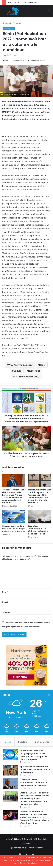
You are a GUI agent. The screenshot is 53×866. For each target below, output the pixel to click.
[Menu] (3, 12)
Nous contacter (36, 848)
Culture (17, 370)
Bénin (42, 365)
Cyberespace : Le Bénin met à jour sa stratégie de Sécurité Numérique (13, 529)
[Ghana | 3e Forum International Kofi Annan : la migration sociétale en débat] (10, 783)
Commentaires (42, 742)
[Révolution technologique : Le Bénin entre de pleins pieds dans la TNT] (39, 516)
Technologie (18, 23)
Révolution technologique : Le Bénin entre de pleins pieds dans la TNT (38, 530)
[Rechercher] (49, 12)
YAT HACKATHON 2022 (27, 376)
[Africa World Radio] (13, 11)
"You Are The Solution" (20, 365)
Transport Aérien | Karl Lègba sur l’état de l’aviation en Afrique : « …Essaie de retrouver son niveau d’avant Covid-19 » (13, 496)
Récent (7, 742)
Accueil (7, 23)
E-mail (5, 602)
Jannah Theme (8, 857)
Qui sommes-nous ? (18, 848)
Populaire (22, 742)
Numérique (34, 370)
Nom (5, 592)
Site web (6, 612)
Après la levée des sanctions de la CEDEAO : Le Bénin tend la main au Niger (35, 769)
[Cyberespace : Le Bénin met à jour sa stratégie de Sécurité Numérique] (13, 516)
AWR (6, 61)
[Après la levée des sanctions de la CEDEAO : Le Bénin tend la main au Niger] (10, 770)
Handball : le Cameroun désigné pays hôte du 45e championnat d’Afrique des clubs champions (33, 755)
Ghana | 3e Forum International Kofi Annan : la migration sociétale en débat (34, 782)
